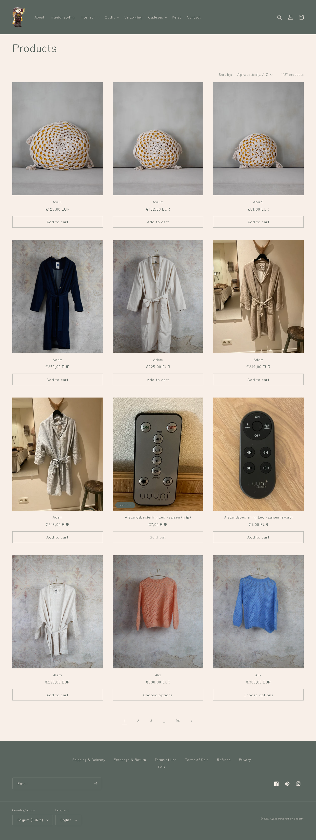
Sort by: (225, 74)
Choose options (158, 694)
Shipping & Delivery (88, 759)
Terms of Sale (197, 759)
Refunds (223, 759)
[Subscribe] (95, 783)
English (65, 820)
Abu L (58, 202)
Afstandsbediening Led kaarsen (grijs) (158, 517)
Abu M (158, 202)
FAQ (161, 766)
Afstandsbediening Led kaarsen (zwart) (258, 517)
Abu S (258, 202)
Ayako (273, 818)
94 (178, 720)
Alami (57, 675)
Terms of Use (166, 759)
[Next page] (191, 720)
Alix (158, 675)
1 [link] (125, 721)
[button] (89, 17)
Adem (57, 359)
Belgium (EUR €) (30, 820)
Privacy (245, 759)
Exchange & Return (130, 759)
